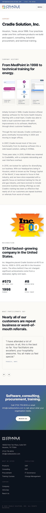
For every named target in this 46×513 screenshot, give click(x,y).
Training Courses (8, 476)
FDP (26, 469)
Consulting (6, 469)
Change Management (33, 476)
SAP (26, 466)
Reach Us (5, 493)
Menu (40, 7)
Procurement (7, 473)
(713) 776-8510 (30, 1)
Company (5, 486)
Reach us (23, 418)
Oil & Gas (5, 490)
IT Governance (30, 473)
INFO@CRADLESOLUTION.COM (11, 1)
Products (5, 466)
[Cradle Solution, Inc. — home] (11, 7)
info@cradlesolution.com (11, 454)
